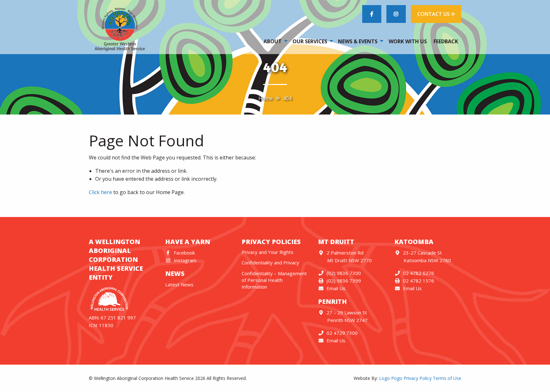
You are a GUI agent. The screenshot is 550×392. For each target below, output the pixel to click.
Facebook (184, 252)
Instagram (185, 260)
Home (265, 98)
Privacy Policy (418, 378)
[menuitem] (274, 41)
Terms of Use (447, 378)
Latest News (179, 284)
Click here (100, 192)
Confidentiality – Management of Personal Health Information (274, 280)
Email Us (336, 288)
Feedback (446, 41)
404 (287, 98)
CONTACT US (434, 14)
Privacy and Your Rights (267, 252)
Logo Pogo (390, 378)
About (273, 41)
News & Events (357, 41)
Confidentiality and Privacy (270, 262)
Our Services (310, 41)
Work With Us (408, 41)
